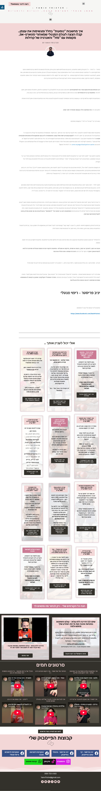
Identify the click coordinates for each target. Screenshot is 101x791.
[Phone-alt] (49, 781)
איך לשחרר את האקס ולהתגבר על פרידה (83, 699)
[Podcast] (42, 781)
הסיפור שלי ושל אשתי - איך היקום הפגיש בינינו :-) (50, 672)
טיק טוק (47, 761)
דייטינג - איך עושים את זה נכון (17, 699)
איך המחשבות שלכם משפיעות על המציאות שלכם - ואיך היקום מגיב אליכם (84, 672)
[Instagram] (52, 781)
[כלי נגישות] (2, 7)
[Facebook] (58, 781)
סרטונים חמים (50, 665)
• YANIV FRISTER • (51, 8)
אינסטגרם (61, 761)
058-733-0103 (50, 774)
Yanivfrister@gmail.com (50, 777)
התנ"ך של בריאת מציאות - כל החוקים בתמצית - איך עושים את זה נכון (17, 672)
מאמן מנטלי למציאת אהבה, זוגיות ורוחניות (51, 11)
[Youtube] (55, 781)
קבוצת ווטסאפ (31, 761)
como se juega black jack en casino (83, 144)
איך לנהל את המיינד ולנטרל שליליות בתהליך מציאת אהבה (50, 700)
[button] (83, 3)
